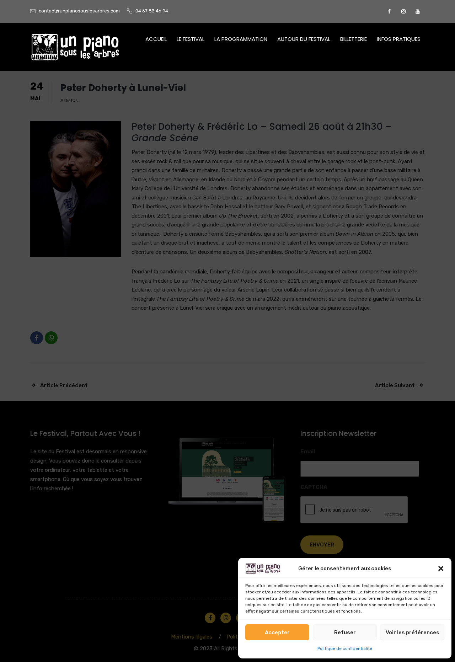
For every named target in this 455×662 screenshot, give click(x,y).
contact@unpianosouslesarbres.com (79, 11)
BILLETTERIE (353, 39)
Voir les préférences (412, 632)
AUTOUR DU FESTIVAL (303, 39)
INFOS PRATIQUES (399, 39)
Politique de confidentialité (344, 648)
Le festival (190, 39)
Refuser (345, 632)
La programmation (240, 39)
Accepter (277, 632)
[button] (440, 568)
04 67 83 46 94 (151, 11)
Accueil (156, 39)
